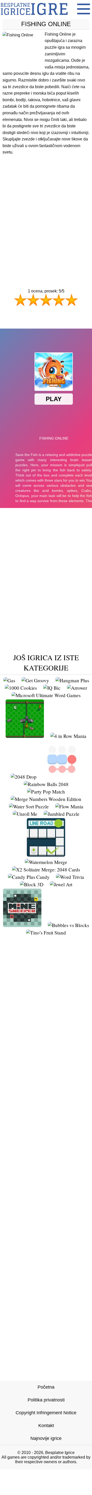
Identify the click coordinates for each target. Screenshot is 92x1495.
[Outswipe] (62, 777)
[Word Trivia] (70, 877)
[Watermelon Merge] (46, 862)
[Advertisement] (46, 212)
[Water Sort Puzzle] (29, 806)
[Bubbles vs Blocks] (68, 925)
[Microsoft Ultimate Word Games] (46, 695)
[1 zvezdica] (20, 299)
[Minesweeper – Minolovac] (22, 925)
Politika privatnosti (46, 1399)
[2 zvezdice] (33, 299)
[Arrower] (77, 688)
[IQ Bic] (52, 688)
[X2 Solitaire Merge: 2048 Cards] (46, 869)
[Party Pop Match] (46, 791)
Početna (46, 1387)
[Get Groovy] (35, 680)
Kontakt (46, 1425)
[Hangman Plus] (72, 680)
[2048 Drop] (24, 777)
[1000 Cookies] (21, 688)
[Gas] (9, 680)
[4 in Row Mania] (68, 736)
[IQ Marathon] (25, 736)
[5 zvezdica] (71, 299)
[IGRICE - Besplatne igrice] (34, 16)
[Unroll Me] (25, 814)
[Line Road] (46, 854)
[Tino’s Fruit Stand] (46, 932)
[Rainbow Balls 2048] (46, 784)
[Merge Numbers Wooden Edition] (46, 799)
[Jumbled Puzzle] (61, 814)
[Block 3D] (31, 884)
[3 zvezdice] (46, 299)
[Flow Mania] (69, 806)
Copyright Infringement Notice (46, 1412)
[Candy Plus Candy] (29, 877)
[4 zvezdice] (58, 299)
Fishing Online (46, 24)
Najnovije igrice (46, 1438)
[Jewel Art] (61, 884)
